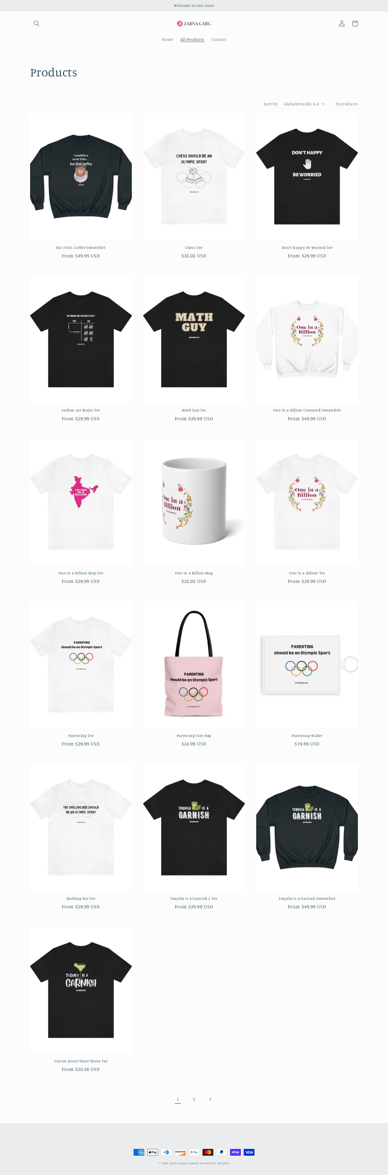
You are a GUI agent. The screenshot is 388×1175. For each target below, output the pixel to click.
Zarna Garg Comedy (184, 1163)
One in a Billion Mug (194, 573)
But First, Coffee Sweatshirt (81, 247)
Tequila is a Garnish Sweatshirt (307, 898)
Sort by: (271, 103)
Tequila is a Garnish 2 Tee (193, 898)
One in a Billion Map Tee (81, 573)
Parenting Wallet (307, 735)
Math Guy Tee (194, 410)
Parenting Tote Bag (194, 735)
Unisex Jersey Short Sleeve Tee (81, 1061)
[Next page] (210, 1099)
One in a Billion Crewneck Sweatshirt (307, 410)
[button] (36, 23)
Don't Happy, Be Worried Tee (307, 247)
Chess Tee (194, 247)
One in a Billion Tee (307, 573)
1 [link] (178, 1099)
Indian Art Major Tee (81, 410)
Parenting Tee (80, 735)
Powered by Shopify (214, 1163)
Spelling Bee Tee (80, 898)
